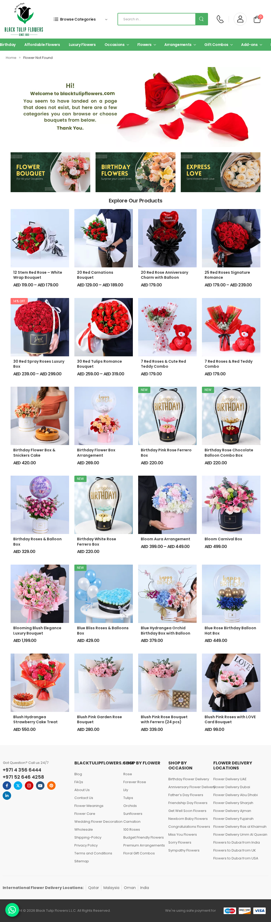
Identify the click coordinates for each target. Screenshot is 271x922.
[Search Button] (201, 19)
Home (11, 57)
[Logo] (24, 19)
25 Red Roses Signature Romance (227, 275)
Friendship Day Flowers (187, 802)
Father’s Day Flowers (185, 794)
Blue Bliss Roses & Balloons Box (103, 630)
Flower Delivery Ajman (232, 810)
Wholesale (83, 829)
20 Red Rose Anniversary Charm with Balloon (164, 275)
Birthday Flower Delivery (188, 779)
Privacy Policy (86, 845)
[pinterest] (51, 785)
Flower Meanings (88, 805)
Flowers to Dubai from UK (234, 850)
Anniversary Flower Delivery (188, 786)
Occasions (115, 44)
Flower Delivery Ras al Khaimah (239, 826)
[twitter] (18, 785)
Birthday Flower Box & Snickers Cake (34, 452)
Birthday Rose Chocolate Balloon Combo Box (229, 452)
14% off (19, 301)
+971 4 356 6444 (22, 770)
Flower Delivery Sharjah (233, 802)
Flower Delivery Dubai (231, 786)
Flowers (144, 44)
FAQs (78, 781)
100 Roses (131, 829)
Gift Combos (216, 44)
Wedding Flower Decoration (96, 821)
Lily (125, 789)
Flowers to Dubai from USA (235, 858)
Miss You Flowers (182, 834)
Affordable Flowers (42, 44)
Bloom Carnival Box (223, 539)
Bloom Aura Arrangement (165, 539)
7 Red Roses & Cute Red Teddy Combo (163, 364)
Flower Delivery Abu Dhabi (235, 794)
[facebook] (7, 785)
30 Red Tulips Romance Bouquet (99, 364)
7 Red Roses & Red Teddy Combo (228, 364)
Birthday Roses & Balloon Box (37, 541)
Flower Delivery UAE (230, 779)
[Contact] (220, 19)
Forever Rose (134, 781)
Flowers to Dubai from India (236, 842)
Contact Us (83, 797)
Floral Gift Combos (139, 853)
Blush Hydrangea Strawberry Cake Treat (35, 719)
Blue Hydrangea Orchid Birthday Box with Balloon (165, 630)
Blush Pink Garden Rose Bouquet (99, 719)
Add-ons (249, 44)
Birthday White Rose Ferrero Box (96, 541)
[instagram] (29, 785)
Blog (78, 774)
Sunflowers (132, 813)
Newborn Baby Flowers (188, 818)
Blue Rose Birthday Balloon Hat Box (230, 630)
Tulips (128, 797)
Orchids (130, 805)
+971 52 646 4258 (23, 777)
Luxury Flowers (82, 44)
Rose (127, 774)
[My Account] (240, 19)
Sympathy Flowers (184, 850)
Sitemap (81, 861)
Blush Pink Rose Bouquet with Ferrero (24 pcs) (164, 719)
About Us (82, 789)
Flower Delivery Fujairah (233, 818)
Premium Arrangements (143, 845)
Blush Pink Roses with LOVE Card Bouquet (230, 719)
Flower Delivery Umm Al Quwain (239, 834)
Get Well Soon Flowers (187, 810)
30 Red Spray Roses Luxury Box (38, 364)
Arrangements (178, 44)
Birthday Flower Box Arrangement (96, 452)
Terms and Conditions (93, 853)
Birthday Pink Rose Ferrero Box (166, 452)
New (144, 389)
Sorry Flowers (179, 842)
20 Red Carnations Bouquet (95, 275)
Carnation (132, 821)
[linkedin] (7, 795)
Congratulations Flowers (188, 826)
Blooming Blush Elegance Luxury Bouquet (37, 630)
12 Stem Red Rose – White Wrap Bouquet (37, 275)
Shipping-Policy (87, 837)
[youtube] (40, 785)
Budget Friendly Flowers (143, 837)
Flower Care (84, 813)
